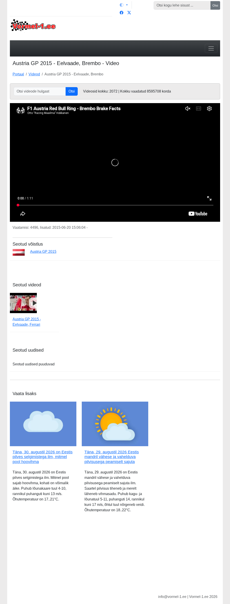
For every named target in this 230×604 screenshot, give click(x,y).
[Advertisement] (115, 556)
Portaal (18, 74)
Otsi (215, 5)
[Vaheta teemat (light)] (124, 5)
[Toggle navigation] (211, 48)
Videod (34, 74)
